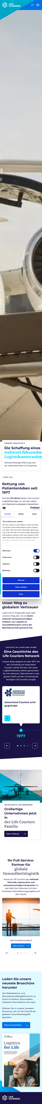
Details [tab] (21, 514)
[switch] (36, 557)
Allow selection (21, 587)
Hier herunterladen (13, 1025)
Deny (21, 594)
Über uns (8, 477)
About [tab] (34, 514)
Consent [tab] (7, 514)
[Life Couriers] (16, 5)
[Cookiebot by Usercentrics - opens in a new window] (30, 508)
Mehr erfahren (12, 834)
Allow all (21, 580)
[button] (38, 5)
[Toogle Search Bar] (32, 5)
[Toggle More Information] (7, 718)
